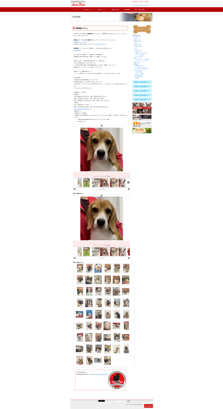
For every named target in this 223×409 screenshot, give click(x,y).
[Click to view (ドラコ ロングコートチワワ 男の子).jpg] (114, 182)
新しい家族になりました (141, 67)
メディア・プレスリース (141, 61)
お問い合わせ (138, 4)
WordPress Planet (138, 46)
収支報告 (137, 78)
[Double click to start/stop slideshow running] (104, 182)
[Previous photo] (74, 189)
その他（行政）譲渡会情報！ (142, 68)
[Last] (128, 182)
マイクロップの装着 (140, 54)
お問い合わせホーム (101, 44)
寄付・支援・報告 (139, 9)
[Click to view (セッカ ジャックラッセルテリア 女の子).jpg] (122, 182)
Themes (136, 43)
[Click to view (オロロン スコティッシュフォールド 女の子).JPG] (96, 182)
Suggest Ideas (137, 40)
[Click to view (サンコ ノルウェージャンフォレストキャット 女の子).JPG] (78, 182)
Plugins (135, 38)
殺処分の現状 (115, 9)
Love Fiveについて (146, 4)
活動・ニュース (102, 9)
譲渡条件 (77, 50)
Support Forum (137, 41)
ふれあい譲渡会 (138, 56)
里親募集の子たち (139, 65)
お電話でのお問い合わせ (101, 374)
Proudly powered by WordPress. (135, 404)
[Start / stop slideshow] (101, 125)
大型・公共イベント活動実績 (142, 59)
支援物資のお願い (139, 75)
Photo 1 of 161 (102, 189)
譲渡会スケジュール (80, 42)
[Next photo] (128, 189)
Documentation (137, 37)
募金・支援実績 (138, 76)
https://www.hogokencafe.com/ (82, 109)
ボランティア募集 (139, 73)
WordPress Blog (137, 44)
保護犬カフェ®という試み (141, 53)
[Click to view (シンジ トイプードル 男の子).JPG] (86, 182)
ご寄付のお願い (138, 72)
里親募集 (126, 9)
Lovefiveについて (88, 9)
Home (133, 4)
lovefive (78, 3)
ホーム (76, 9)
